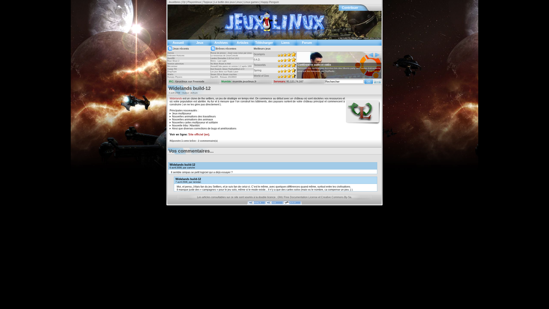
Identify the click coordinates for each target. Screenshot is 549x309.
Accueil (178, 42)
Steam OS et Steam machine (224, 74)
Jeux (199, 42)
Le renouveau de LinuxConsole (224, 56)
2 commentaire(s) (208, 140)
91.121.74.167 (295, 81)
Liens (285, 42)
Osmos (170, 53)
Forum (307, 42)
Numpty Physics (174, 77)
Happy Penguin (270, 2)
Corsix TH (172, 69)
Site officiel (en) (198, 134)
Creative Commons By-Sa (336, 197)
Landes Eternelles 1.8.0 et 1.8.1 (225, 58)
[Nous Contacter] (377, 82)
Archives (221, 42)
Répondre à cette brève (183, 140)
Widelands (176, 98)
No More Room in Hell (221, 64)
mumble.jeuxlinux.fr (244, 81)
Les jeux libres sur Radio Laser (224, 72)
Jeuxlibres (174, 2)
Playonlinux (194, 2)
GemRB (171, 58)
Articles (242, 42)
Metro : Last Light (218, 61)
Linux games (251, 2)
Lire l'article (374, 71)
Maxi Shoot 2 (173, 61)
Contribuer (350, 7)
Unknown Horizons (175, 56)
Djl (184, 2)
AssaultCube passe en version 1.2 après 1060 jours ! (231, 67)
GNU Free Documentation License (298, 197)
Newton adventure (175, 64)
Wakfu (170, 74)
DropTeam (172, 72)
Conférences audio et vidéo (314, 64)
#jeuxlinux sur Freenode (189, 81)
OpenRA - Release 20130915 (224, 77)
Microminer (172, 66)
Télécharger (264, 42)
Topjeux (207, 2)
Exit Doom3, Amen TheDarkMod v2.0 (227, 69)
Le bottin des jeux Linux (228, 2)
